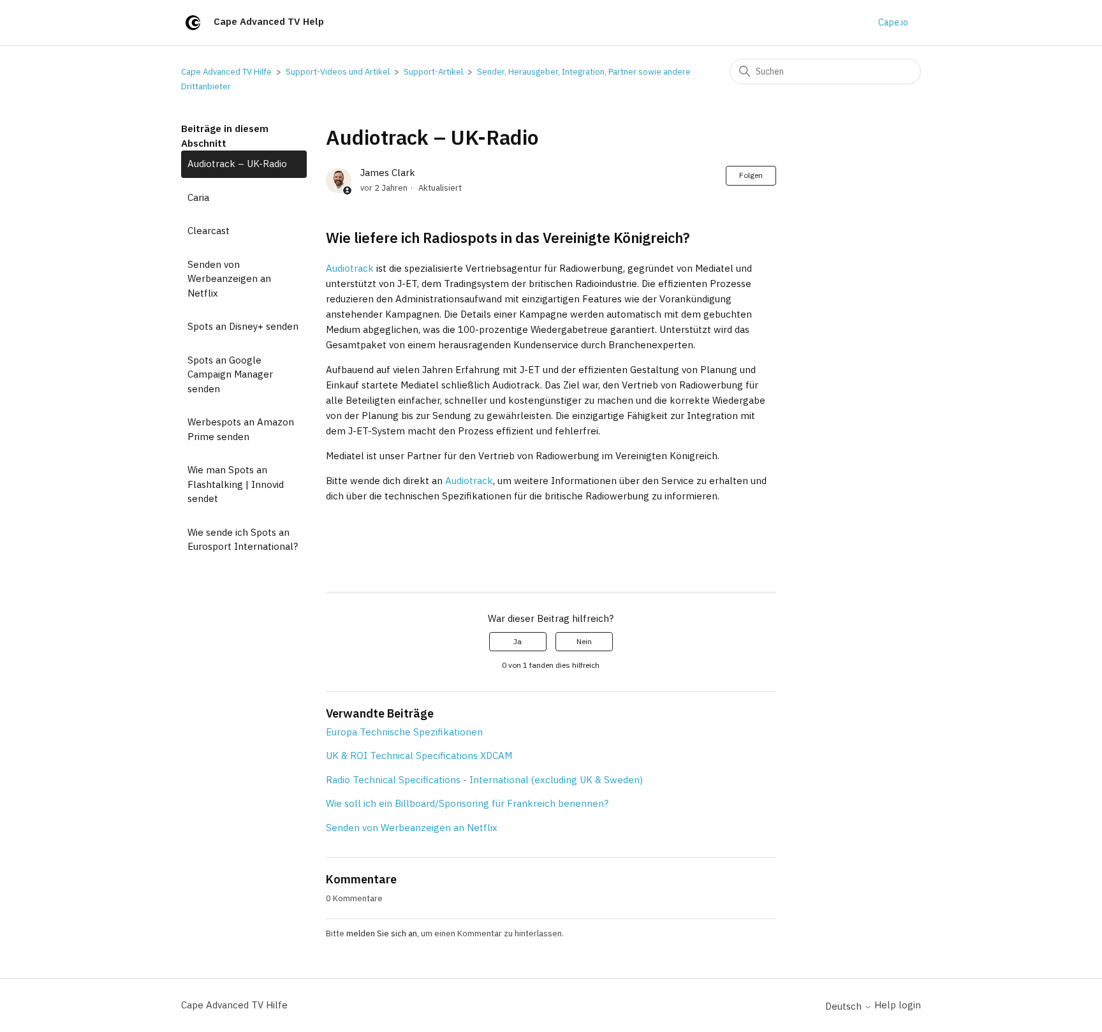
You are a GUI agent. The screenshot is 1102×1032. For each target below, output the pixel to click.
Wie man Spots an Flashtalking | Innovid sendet (235, 484)
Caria (198, 197)
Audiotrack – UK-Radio (237, 164)
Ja (517, 641)
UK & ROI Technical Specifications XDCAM (419, 755)
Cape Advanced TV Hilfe (226, 71)
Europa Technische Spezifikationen (404, 732)
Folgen (751, 175)
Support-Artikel (433, 71)
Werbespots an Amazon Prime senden (240, 429)
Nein (584, 641)
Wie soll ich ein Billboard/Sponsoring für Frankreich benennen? (467, 803)
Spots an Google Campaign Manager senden (230, 374)
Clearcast (208, 231)
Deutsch (844, 1006)
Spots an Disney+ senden (242, 326)
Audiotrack (350, 268)
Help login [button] (897, 1005)
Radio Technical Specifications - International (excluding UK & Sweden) (484, 780)
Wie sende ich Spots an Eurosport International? (242, 539)
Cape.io (893, 22)
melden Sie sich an (381, 933)
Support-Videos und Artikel (338, 71)
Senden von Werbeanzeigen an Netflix (229, 278)
